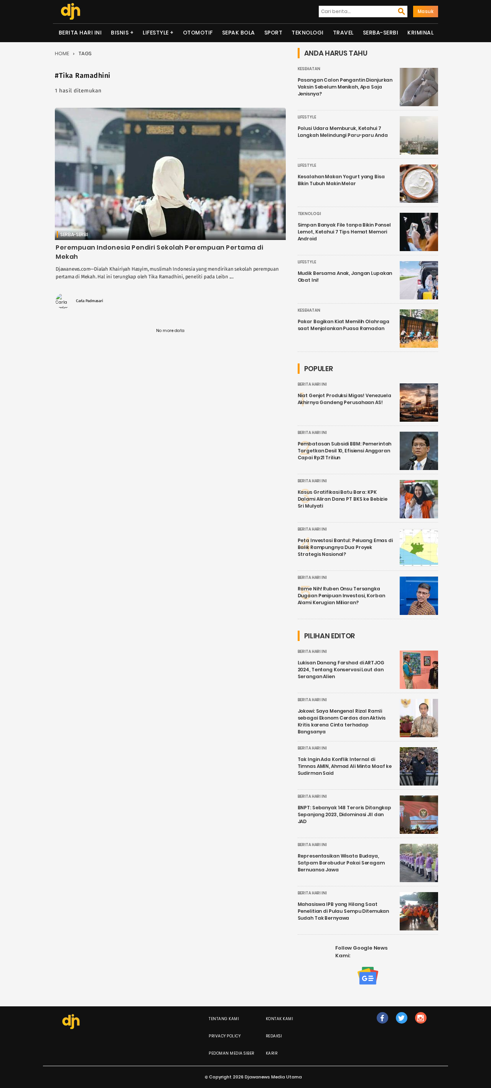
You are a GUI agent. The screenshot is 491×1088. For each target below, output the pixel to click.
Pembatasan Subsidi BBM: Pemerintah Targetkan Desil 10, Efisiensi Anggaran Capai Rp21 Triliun (345, 450)
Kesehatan (309, 69)
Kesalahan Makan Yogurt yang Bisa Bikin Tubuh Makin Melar (341, 180)
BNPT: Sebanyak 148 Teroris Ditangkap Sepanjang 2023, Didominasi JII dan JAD (345, 814)
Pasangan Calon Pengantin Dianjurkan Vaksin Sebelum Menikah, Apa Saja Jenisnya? (345, 87)
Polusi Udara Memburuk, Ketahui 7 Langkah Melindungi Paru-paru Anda (343, 131)
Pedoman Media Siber (231, 1053)
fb (382, 1025)
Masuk (426, 11)
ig (421, 1025)
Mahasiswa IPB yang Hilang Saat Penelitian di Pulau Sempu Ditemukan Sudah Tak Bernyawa (343, 911)
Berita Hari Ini (80, 32)
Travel (343, 32)
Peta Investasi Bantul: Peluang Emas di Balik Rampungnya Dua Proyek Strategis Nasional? (345, 547)
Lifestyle (156, 32)
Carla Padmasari (89, 301)
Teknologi (308, 32)
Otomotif (198, 32)
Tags (85, 53)
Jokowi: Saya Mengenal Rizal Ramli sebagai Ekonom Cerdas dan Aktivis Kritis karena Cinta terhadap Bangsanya (342, 721)
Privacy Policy (225, 1036)
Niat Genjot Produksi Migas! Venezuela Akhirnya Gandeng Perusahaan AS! (344, 399)
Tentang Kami (224, 1019)
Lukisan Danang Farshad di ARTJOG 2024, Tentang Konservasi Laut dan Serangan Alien (341, 669)
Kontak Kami (279, 1019)
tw (401, 1025)
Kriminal (420, 32)
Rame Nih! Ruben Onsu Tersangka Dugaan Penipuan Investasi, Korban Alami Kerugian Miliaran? (341, 595)
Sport (273, 32)
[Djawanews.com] (70, 11)
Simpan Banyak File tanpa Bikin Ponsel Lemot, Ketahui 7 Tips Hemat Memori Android (344, 232)
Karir (272, 1053)
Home (62, 53)
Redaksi (274, 1036)
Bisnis (120, 32)
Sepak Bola (238, 32)
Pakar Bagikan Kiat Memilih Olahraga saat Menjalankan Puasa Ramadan (344, 325)
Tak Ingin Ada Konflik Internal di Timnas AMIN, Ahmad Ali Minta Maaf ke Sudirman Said (345, 766)
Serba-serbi (381, 32)
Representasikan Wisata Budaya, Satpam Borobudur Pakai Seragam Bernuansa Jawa (341, 863)
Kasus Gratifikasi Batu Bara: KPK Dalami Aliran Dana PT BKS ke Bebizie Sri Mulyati (343, 499)
